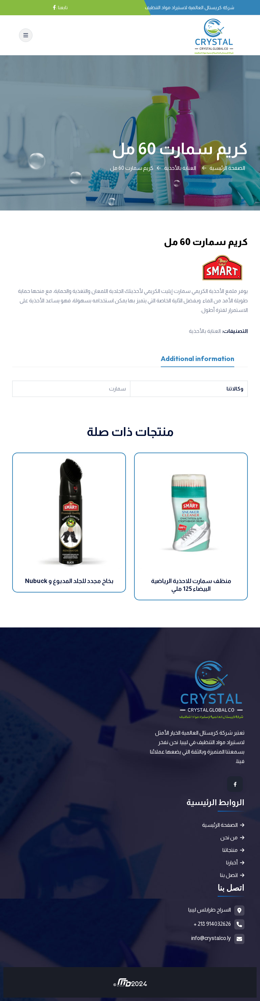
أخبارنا (232, 862)
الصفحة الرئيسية (227, 168)
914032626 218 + (212, 924)
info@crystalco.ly (211, 938)
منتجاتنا (230, 850)
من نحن (229, 837)
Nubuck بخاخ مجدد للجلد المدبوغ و (69, 581)
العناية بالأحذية (180, 168)
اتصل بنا (229, 875)
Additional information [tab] (197, 358)
